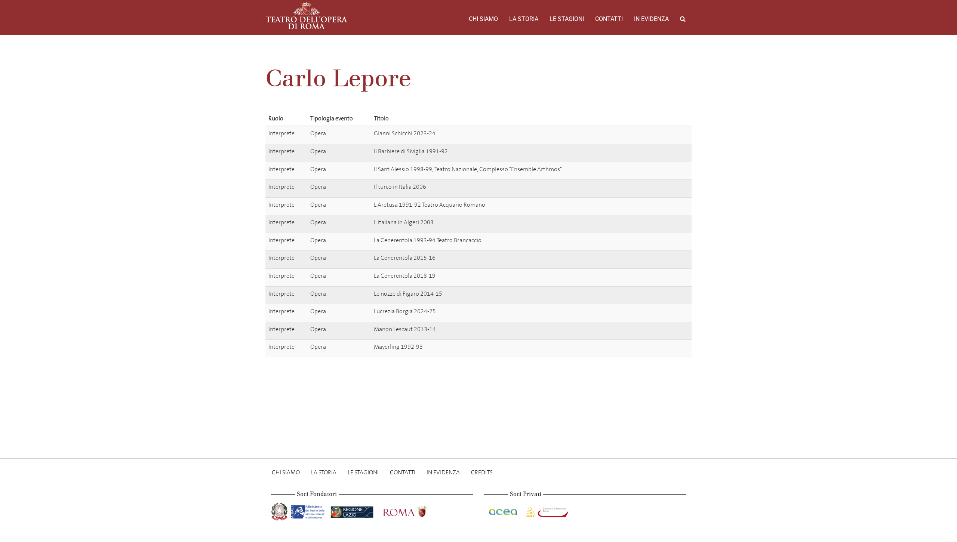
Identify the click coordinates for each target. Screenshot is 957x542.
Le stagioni (567, 18)
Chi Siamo (483, 18)
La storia (523, 18)
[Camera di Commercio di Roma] (546, 510)
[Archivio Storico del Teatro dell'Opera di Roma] (306, 15)
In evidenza (651, 18)
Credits (482, 472)
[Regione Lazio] (353, 510)
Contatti (609, 18)
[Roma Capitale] (414, 510)
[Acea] (503, 510)
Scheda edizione (658, 134)
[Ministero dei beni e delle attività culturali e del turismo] (309, 510)
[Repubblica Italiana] (280, 510)
